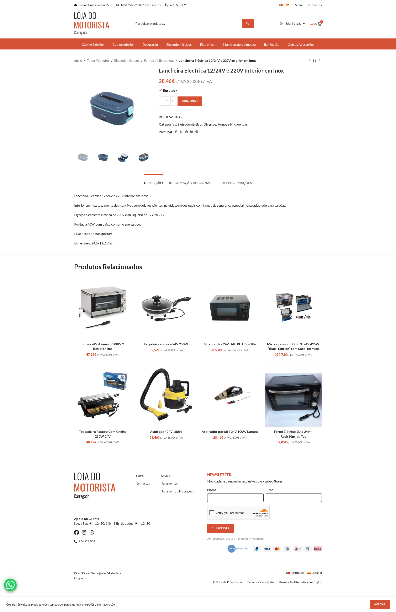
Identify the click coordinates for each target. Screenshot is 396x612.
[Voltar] (314, 60)
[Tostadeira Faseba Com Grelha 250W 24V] (103, 394)
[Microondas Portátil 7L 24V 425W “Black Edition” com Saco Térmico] (293, 307)
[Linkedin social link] (191, 132)
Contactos (315, 5)
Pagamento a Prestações (177, 491)
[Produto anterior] (309, 60)
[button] (79, 157)
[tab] (153, 180)
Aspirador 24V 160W (166, 431)
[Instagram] (84, 532)
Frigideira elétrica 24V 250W (166, 344)
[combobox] (189, 23)
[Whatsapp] (91, 532)
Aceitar (380, 604)
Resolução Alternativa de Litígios (300, 582)
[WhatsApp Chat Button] (10, 585)
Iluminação (271, 44)
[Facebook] (76, 532)
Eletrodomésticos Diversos (197, 124)
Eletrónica (207, 44)
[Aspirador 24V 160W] (166, 394)
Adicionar (190, 100)
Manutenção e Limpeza (239, 44)
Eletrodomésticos (179, 44)
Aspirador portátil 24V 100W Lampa (230, 431)
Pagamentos (169, 483)
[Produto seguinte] (319, 60)
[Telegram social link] (197, 132)
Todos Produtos (98, 60)
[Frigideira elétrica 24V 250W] (166, 307)
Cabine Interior (123, 44)
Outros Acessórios (301, 44)
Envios (165, 475)
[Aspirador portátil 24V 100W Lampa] (230, 394)
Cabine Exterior (93, 44)
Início (78, 60)
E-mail (270, 490)
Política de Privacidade (249, 538)
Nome (212, 490)
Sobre (299, 5)
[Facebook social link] (175, 132)
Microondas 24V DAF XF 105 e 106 (230, 344)
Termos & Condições (260, 582)
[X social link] (181, 132)
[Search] (248, 23)
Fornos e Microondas (159, 60)
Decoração (150, 44)
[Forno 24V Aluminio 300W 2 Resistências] (103, 307)
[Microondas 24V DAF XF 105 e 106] (230, 307)
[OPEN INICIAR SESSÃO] (303, 23)
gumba (82, 578)
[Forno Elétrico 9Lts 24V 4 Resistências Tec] (293, 394)
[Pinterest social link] (186, 132)
